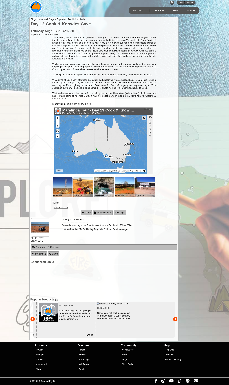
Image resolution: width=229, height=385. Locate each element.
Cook (143, 40)
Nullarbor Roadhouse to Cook (132, 88)
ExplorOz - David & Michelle (71, 19)
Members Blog (104, 212)
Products (139, 10)
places (95, 53)
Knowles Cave (82, 96)
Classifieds (127, 364)
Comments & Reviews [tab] (47, 247)
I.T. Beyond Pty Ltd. (47, 381)
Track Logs (84, 359)
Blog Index (40, 254)
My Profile (84, 229)
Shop (38, 369)
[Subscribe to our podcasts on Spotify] (187, 381)
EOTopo (39, 354)
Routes (82, 354)
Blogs (124, 359)
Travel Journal (61, 207)
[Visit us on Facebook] (156, 381)
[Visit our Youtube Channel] (171, 381)
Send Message (120, 229)
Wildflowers (84, 364)
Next (117, 212)
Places (82, 350)
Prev (88, 212)
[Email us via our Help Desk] (196, 381)
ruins (99, 48)
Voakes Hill (132, 40)
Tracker (39, 359)
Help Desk (170, 350)
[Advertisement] (117, 279)
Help (175, 10)
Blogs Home (37, 19)
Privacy (177, 359)
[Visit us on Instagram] (163, 381)
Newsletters (128, 350)
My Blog (94, 229)
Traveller (40, 350)
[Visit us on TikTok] (179, 381)
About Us (169, 354)
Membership (42, 364)
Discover (159, 10)
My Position (105, 229)
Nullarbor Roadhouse (95, 85)
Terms (168, 359)
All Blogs (49, 19)
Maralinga (142, 80)
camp (68, 96)
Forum (191, 10)
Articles (82, 369)
